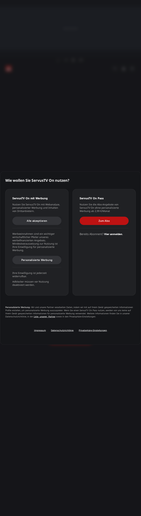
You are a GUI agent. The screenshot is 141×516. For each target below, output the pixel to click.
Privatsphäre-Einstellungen (93, 330)
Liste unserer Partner (44, 316)
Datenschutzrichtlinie (62, 330)
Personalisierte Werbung (36, 259)
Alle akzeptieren (37, 220)
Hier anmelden (113, 233)
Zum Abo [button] (104, 220)
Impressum (40, 330)
